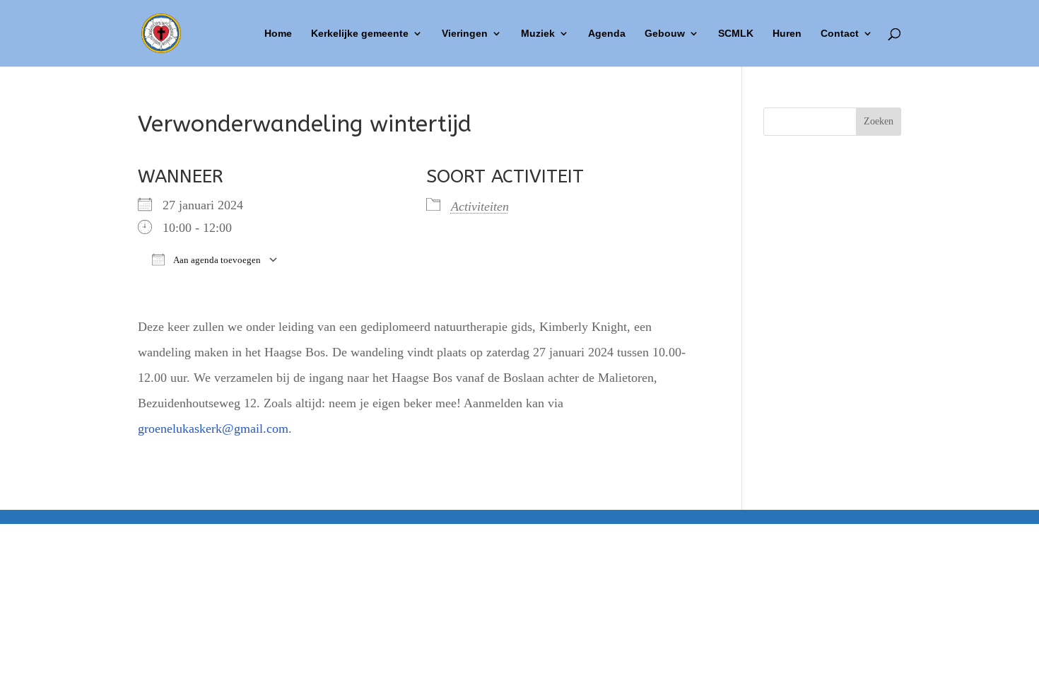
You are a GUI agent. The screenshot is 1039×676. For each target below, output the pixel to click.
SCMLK (735, 33)
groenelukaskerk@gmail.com (213, 428)
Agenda (607, 33)
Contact (840, 33)
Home (278, 33)
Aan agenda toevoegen (216, 260)
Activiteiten (480, 206)
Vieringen (465, 33)
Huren (787, 33)
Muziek (538, 33)
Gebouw (665, 33)
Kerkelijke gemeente (360, 33)
